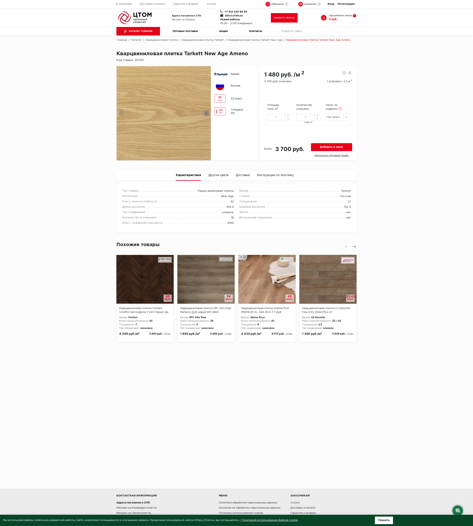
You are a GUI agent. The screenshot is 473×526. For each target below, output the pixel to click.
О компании (124, 4)
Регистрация (346, 4)
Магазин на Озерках (183, 20)
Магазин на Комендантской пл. (136, 508)
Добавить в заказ (331, 147)
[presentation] (121, 113)
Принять (384, 520)
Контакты (255, 31)
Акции (223, 31)
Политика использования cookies (241, 513)
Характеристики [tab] (188, 175)
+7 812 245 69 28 (235, 12)
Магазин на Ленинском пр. (134, 513)
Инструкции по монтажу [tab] (275, 175)
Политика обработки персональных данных (248, 503)
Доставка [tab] (243, 175)
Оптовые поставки (185, 31)
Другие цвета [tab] (218, 175)
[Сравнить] (350, 73)
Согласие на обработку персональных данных (249, 508)
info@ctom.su (234, 16)
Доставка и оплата (152, 4)
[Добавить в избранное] (344, 73)
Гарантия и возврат (186, 4)
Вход (331, 4)
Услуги (211, 4)
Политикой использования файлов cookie (270, 520)
